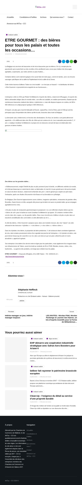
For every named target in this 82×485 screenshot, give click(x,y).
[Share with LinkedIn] (67, 61)
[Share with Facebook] (59, 61)
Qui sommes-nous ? (57, 17)
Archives (43, 17)
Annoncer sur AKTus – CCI (16, 23)
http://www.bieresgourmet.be (14, 256)
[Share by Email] (75, 61)
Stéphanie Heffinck (27, 289)
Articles (22, 301)
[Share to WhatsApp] (71, 61)
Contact (70, 17)
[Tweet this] (63, 61)
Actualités (10, 17)
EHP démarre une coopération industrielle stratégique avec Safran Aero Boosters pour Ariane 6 (52, 346)
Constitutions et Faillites (28, 17)
